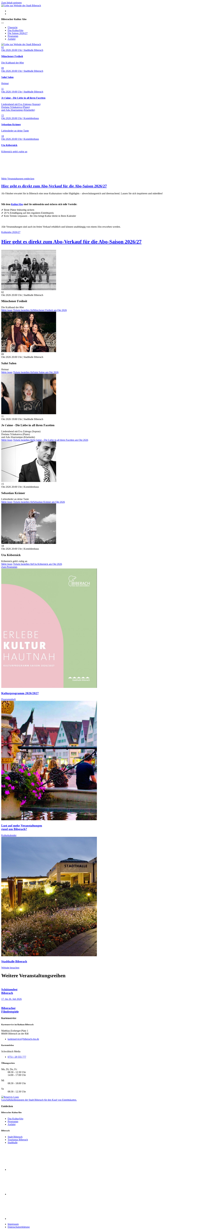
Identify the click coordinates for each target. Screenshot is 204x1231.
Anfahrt (11, 39)
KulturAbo (17, 204)
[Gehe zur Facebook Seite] (31, 1169)
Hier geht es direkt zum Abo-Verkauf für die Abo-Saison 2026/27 (54, 186)
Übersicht (12, 27)
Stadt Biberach (15, 1136)
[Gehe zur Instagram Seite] (31, 1194)
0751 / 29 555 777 (17, 1056)
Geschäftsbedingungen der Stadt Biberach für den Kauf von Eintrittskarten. (39, 1099)
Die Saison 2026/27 (18, 33)
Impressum (13, 1224)
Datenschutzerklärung (19, 1227)
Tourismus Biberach (18, 1139)
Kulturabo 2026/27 (10, 232)
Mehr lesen (6, 310)
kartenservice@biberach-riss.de (23, 1039)
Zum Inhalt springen (11, 2)
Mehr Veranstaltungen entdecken (17, 178)
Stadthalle (13, 1142)
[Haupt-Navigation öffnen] (2, 22)
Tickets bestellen (40, 310)
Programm (13, 36)
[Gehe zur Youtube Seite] (31, 1218)
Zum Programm (9, 567)
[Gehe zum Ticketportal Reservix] (10, 1097)
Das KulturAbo (15, 30)
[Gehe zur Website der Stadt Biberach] (21, 5)
